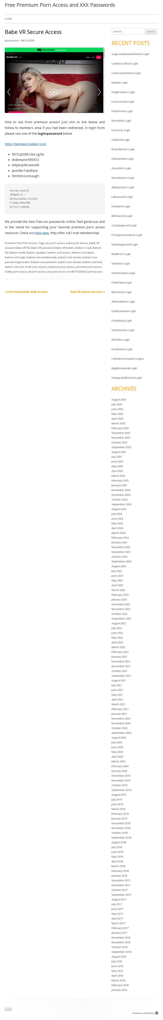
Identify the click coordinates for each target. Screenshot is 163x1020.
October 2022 (119, 614)
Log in (8, 1009)
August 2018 (119, 842)
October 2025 (119, 442)
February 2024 (120, 537)
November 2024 (121, 495)
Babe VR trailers (65, 248)
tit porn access (37, 271)
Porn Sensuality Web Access (26, 292)
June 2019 (117, 804)
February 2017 (120, 928)
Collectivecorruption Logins (128, 358)
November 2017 (121, 885)
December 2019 (121, 775)
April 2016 (117, 975)
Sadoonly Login (121, 139)
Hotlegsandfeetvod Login (127, 377)
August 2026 (119, 399)
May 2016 (117, 971)
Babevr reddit (17, 252)
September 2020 (121, 733)
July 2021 (117, 685)
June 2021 (117, 690)
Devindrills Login (121, 120)
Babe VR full (23, 248)
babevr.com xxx (14, 267)
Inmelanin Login (121, 206)
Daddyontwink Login (124, 311)
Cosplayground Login (124, 225)
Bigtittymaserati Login (124, 368)
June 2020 (117, 747)
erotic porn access (36, 267)
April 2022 (117, 642)
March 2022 (118, 647)
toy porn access (57, 271)
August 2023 (119, 566)
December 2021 (121, 661)
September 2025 (121, 447)
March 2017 (118, 923)
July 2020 (117, 742)
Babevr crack (83, 248)
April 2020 (117, 756)
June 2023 (117, 575)
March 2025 (118, 475)
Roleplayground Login (125, 244)
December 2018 (121, 823)
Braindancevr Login (123, 149)
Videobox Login (121, 263)
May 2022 (117, 637)
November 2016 (121, 942)
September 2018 (121, 837)
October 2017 (119, 890)
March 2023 (118, 590)
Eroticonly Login (121, 130)
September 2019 (121, 790)
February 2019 (120, 813)
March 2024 (118, 533)
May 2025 (117, 466)
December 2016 (121, 937)
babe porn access (77, 243)
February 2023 (120, 594)
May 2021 (117, 694)
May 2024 (117, 523)
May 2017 (117, 913)
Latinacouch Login (122, 197)
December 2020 (121, 718)
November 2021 (121, 666)
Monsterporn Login (123, 178)
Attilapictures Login (123, 187)
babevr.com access (59, 252)
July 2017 (117, 904)
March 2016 (118, 980)
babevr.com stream (69, 262)
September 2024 (121, 504)
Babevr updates (36, 252)
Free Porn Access (27, 243)
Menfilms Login (121, 339)
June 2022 (117, 633)
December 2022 (121, 604)
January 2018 (119, 875)
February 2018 (120, 871)
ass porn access (55, 243)
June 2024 (117, 518)
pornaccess (12, 40)
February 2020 (120, 766)
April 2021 (117, 699)
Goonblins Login (121, 168)
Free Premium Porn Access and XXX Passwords (60, 4)
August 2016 (119, 956)
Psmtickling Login (122, 320)
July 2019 (117, 799)
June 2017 (117, 909)
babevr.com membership (42, 257)
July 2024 (117, 514)
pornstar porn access (89, 267)
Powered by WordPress (143, 1013)
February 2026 (120, 428)
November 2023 (121, 552)
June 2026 (117, 409)
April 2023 (117, 585)
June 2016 (117, 966)
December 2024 (121, 490)
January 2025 (119, 485)
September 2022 (121, 618)
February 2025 (120, 480)
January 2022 (119, 656)
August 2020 (119, 737)
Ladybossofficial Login (125, 63)
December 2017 (121, 880)
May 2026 (117, 414)
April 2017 (117, 918)
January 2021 (119, 714)
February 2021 (120, 709)
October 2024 (119, 499)
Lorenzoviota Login (123, 101)
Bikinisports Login (122, 216)
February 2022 (120, 652)
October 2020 (119, 728)
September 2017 (121, 894)
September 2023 (121, 561)
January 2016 (119, 990)
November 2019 (121, 780)
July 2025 (117, 456)
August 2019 (119, 794)
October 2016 (119, 947)
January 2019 (119, 818)
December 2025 (121, 433)
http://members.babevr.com (25, 144)
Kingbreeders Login (123, 92)
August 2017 (119, 899)
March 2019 (118, 809)
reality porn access (16, 271)
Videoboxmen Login (123, 273)
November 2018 (121, 828)
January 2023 (119, 599)
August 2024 (119, 509)
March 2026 (118, 423)
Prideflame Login (122, 282)
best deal (42, 233)
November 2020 (121, 723)
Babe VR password (42, 248)
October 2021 (119, 671)
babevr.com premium (43, 262)
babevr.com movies (70, 257)
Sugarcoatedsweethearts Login (130, 54)
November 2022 (121, 609)
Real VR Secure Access (87, 292)
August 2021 (119, 680)
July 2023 (117, 571)
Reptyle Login (120, 82)
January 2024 (119, 542)
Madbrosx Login (121, 254)
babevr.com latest (83, 252)
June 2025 (117, 461)
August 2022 (119, 623)
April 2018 (117, 861)
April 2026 (117, 418)
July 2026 (117, 404)
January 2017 (119, 933)
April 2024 (117, 528)
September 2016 (121, 952)
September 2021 (121, 675)
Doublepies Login (122, 349)
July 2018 (117, 847)
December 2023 (121, 547)
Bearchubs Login (122, 292)
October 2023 (119, 556)
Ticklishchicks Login (123, 330)
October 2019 (119, 785)
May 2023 (117, 580)
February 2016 (120, 985)
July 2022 (117, 628)
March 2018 (118, 866)
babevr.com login (15, 257)
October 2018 (119, 833)
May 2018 (117, 856)
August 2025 (119, 452)
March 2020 (118, 761)
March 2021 (118, 704)
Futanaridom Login (123, 158)
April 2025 (117, 471)
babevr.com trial (92, 262)
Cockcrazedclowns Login (126, 73)
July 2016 (117, 961)
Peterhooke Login (122, 111)
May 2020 (117, 752)
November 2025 (121, 437)
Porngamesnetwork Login (127, 235)
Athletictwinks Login (123, 301)
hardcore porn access (61, 267)
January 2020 (119, 771)
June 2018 (117, 852)
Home (8, 18)
